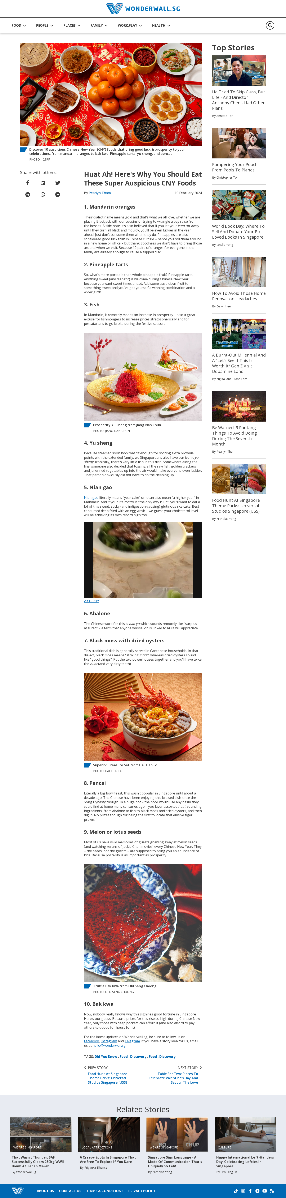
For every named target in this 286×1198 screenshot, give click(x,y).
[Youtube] (264, 1191)
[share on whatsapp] (43, 194)
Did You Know (106, 1056)
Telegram (132, 1041)
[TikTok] (236, 1191)
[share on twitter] (58, 183)
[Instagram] (243, 1191)
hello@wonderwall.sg (109, 1045)
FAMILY (97, 25)
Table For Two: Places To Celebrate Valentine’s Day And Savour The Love (173, 1075)
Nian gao (91, 497)
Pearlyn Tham (100, 193)
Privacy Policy (141, 1191)
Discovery (138, 1056)
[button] (19, 25)
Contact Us (70, 1191)
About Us (45, 1191)
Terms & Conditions (104, 1191)
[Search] (270, 25)
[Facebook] (250, 1191)
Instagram (109, 1041)
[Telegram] (257, 1191)
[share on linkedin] (43, 183)
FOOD (16, 25)
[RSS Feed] (272, 1191)
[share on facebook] (27, 183)
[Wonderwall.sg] (143, 8)
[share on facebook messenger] (58, 194)
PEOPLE (42, 25)
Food (124, 1056)
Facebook (91, 1041)
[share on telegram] (27, 194)
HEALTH (158, 25)
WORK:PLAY (127, 25)
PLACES (69, 25)
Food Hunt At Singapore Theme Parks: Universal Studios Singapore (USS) (107, 1075)
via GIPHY (91, 601)
